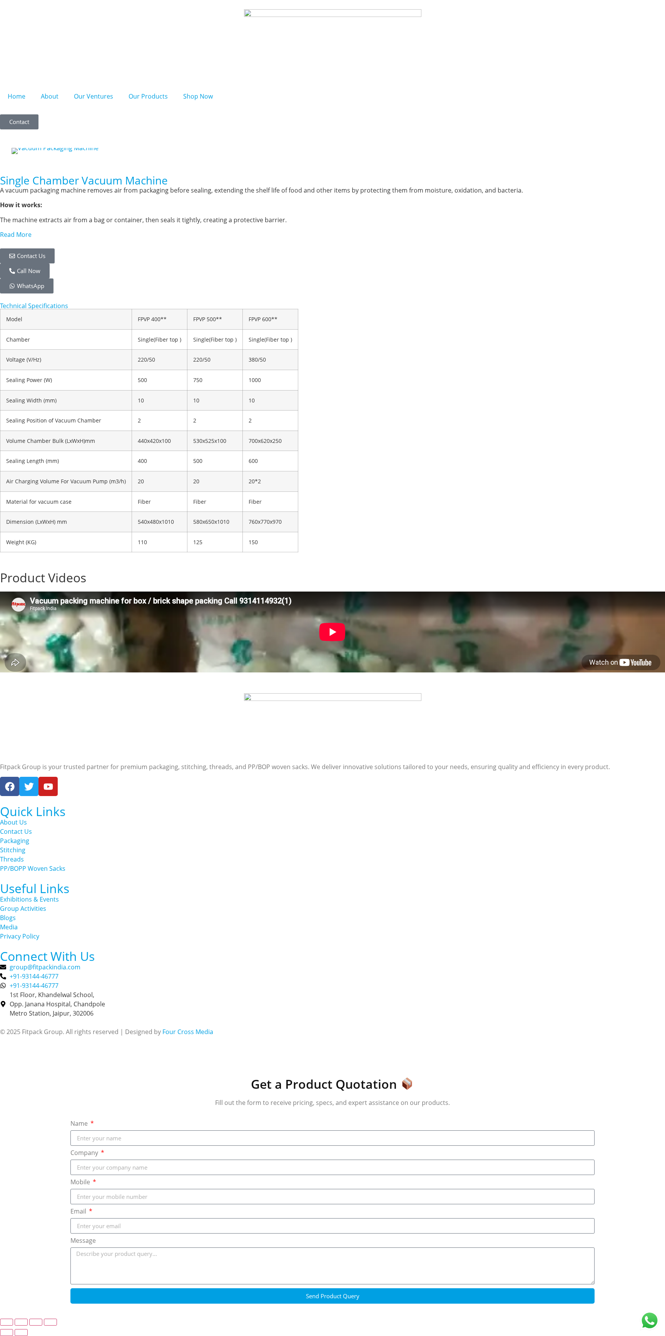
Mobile (81, 1182)
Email (79, 1211)
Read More (16, 234)
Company (85, 1153)
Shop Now (198, 96)
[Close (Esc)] (50, 1322)
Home (16, 96)
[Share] (35, 1322)
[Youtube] (48, 786)
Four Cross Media (187, 1032)
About (49, 96)
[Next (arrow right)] (21, 1332)
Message (83, 1241)
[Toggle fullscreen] (21, 1322)
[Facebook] (9, 786)
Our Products (148, 96)
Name (79, 1124)
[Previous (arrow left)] (6, 1332)
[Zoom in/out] (6, 1322)
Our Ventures (93, 96)
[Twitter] (28, 786)
